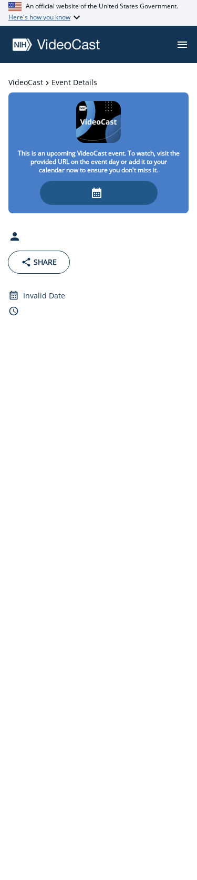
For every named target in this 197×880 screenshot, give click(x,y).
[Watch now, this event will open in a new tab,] (99, 193)
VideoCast (25, 82)
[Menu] (182, 44)
